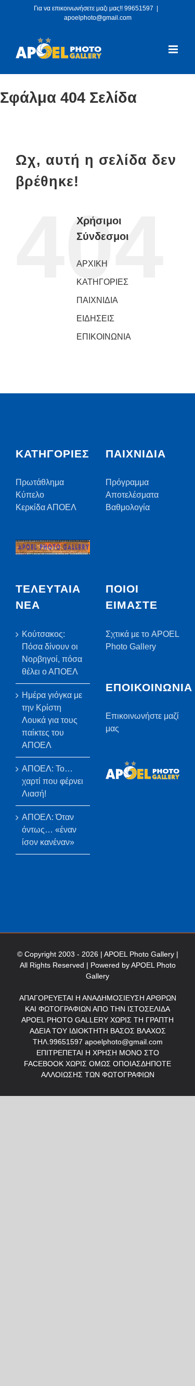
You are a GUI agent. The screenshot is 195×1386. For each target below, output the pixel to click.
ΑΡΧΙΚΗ (92, 263)
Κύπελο (30, 494)
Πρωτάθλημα (40, 482)
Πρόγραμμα (127, 482)
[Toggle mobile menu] (173, 49)
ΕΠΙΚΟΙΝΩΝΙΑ (103, 336)
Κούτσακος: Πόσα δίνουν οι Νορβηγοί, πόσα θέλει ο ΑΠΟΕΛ (52, 653)
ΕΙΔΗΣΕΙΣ (95, 318)
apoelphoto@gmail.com (98, 17)
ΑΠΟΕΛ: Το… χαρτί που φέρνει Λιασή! (52, 781)
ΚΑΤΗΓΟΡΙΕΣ (102, 282)
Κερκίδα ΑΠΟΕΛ (46, 507)
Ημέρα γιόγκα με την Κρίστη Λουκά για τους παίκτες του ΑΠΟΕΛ (52, 720)
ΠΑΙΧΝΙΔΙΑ (97, 300)
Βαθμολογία (128, 507)
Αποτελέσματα (132, 494)
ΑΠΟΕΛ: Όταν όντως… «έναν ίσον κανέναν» (49, 830)
